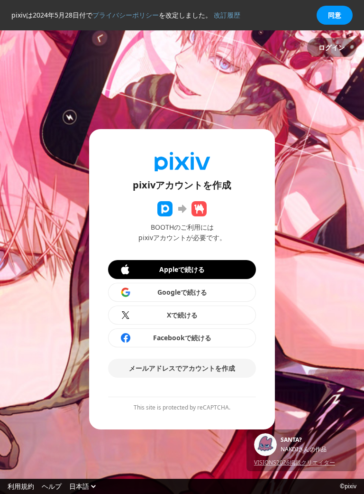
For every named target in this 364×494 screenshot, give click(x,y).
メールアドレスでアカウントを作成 (182, 368)
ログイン (331, 47)
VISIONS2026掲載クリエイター (294, 462)
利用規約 (21, 486)
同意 (334, 14)
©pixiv (348, 486)
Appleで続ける (182, 269)
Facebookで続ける (182, 337)
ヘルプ (52, 486)
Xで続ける (182, 314)
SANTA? (291, 440)
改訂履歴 (227, 14)
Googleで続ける (182, 292)
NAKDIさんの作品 (304, 449)
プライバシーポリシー (125, 14)
